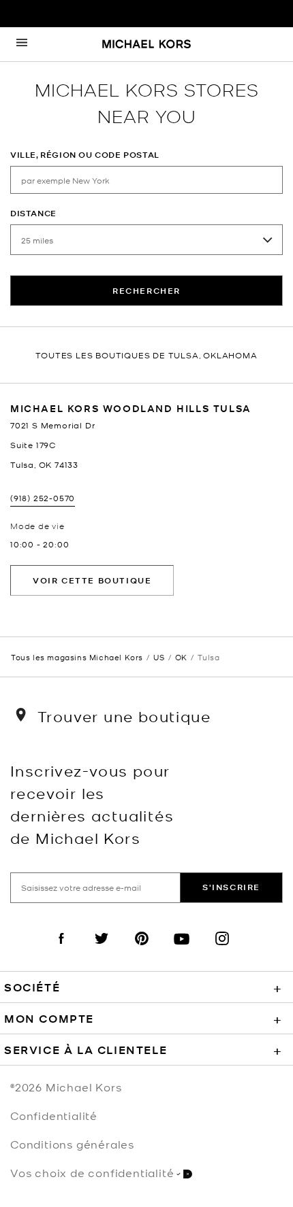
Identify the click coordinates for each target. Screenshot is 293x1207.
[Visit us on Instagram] (222, 950)
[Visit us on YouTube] (182, 950)
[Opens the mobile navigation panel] (22, 44)
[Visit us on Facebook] (61, 950)
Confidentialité (53, 1115)
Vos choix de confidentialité (92, 1172)
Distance (33, 213)
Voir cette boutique (92, 580)
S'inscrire (231, 887)
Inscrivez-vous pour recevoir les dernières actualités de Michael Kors (92, 804)
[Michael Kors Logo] (146, 44)
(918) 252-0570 (42, 497)
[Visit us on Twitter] (102, 950)
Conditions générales (72, 1143)
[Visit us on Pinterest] (142, 950)
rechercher (146, 290)
